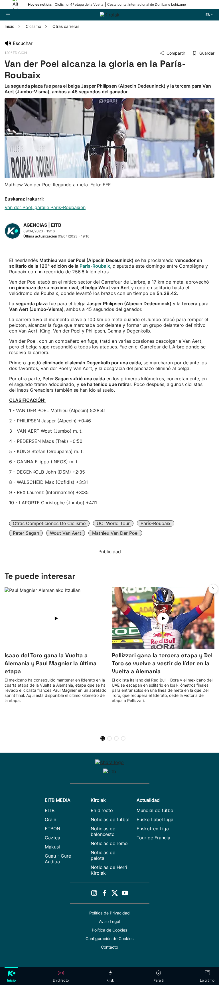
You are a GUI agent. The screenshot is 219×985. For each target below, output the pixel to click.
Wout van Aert (65, 533)
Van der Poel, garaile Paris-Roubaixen (45, 207)
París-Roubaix (95, 266)
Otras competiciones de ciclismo (49, 523)
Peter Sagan (26, 533)
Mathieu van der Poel (115, 533)
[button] (213, 589)
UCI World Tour (113, 523)
